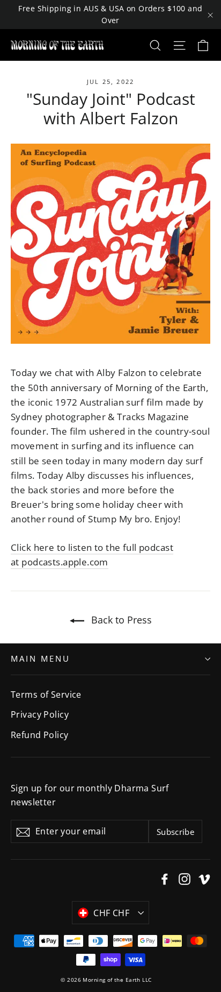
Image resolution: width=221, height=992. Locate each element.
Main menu (40, 658)
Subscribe (175, 831)
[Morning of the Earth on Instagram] (184, 877)
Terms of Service (46, 694)
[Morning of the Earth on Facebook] (165, 877)
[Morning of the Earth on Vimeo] (204, 877)
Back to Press (120, 619)
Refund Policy (40, 735)
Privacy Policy (40, 714)
